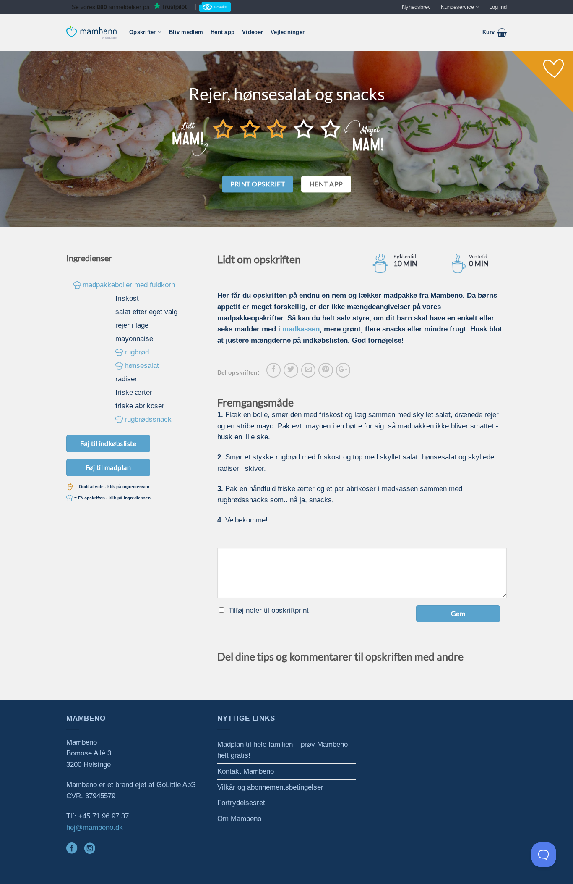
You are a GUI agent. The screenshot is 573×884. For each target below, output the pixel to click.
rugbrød (137, 352)
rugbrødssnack (148, 419)
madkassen (301, 329)
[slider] (277, 128)
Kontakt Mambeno (245, 771)
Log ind (498, 7)
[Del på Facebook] (273, 370)
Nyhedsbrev (416, 7)
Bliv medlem (186, 32)
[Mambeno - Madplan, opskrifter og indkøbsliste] (91, 32)
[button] (494, 32)
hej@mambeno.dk (94, 828)
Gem (458, 613)
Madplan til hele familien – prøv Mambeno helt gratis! (282, 750)
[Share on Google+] (343, 370)
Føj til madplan (108, 467)
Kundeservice (457, 7)
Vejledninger (288, 32)
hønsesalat (142, 366)
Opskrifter (142, 32)
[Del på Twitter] (291, 370)
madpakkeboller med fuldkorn (129, 285)
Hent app (222, 32)
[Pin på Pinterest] (325, 370)
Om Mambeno (239, 819)
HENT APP (326, 184)
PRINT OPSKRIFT (257, 184)
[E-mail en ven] (308, 370)
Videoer (252, 32)
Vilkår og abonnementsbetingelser (270, 787)
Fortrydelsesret (241, 803)
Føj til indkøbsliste (108, 443)
